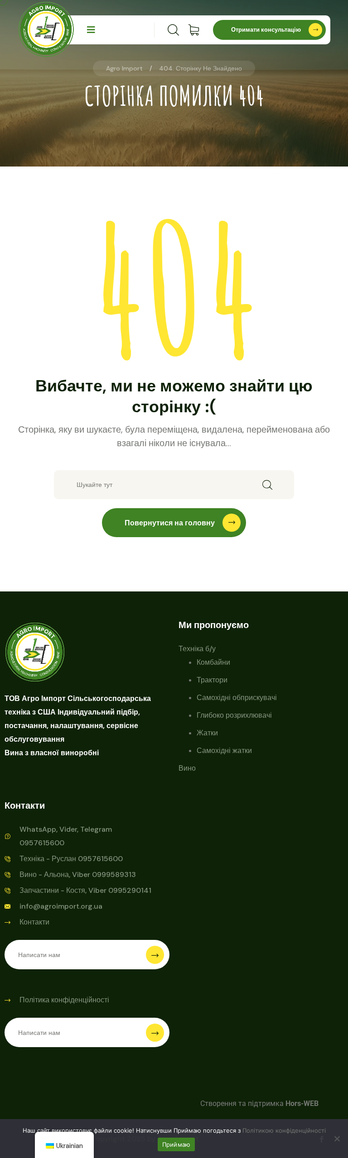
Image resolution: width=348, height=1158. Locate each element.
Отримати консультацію (266, 29)
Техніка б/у (197, 648)
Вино (187, 768)
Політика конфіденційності (64, 1000)
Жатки (207, 733)
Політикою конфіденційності (284, 1130)
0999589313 (114, 874)
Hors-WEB (302, 1103)
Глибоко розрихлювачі (234, 715)
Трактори (212, 680)
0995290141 (129, 890)
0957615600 (100, 858)
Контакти (34, 922)
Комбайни (213, 662)
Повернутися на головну (170, 523)
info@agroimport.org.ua (60, 906)
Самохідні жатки (224, 750)
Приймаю (176, 1144)
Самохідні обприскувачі (237, 697)
